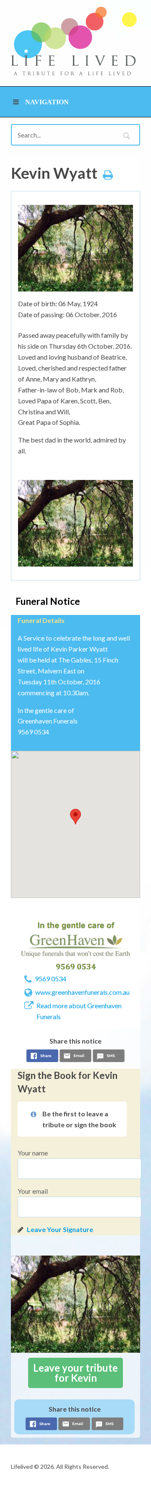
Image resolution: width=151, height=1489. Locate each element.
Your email (33, 1191)
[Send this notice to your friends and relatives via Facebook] (42, 1057)
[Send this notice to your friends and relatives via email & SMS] (75, 1057)
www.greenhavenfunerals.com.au (82, 992)
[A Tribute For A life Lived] (74, 41)
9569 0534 (50, 979)
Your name (33, 1153)
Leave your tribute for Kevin (75, 1373)
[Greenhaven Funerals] (75, 945)
